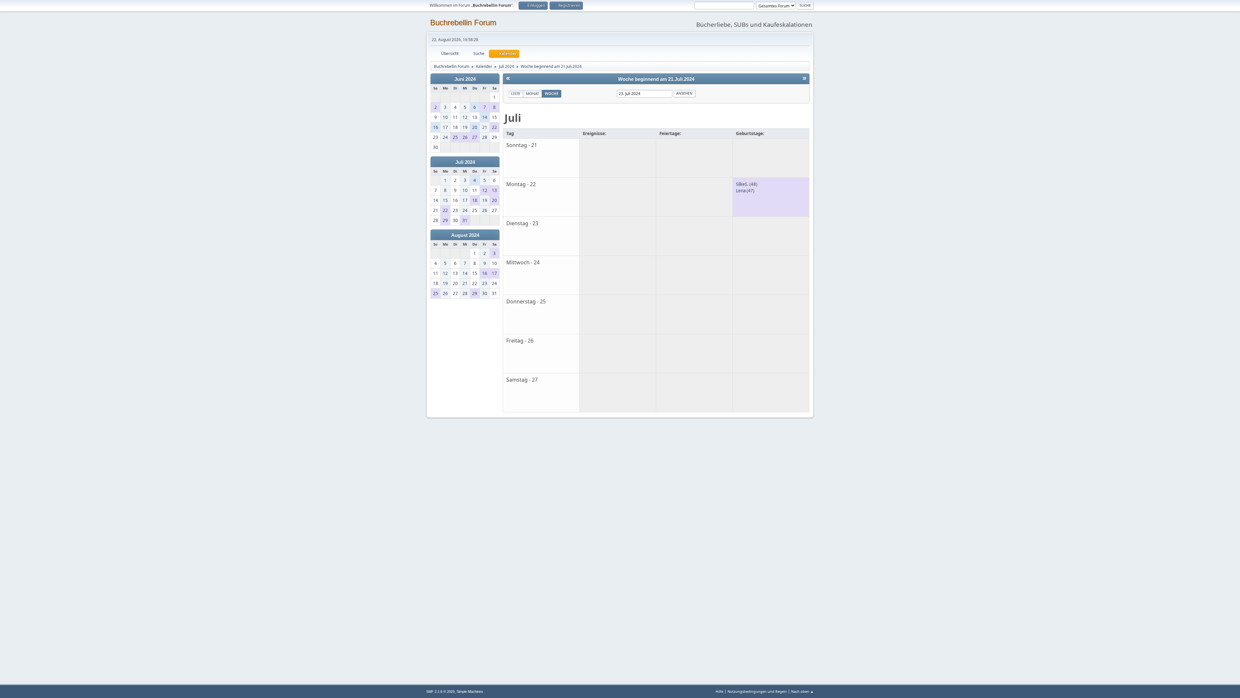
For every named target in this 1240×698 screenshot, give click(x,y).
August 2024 (465, 235)
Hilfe (719, 691)
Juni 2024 (465, 79)
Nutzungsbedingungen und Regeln (757, 691)
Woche (551, 93)
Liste (515, 93)
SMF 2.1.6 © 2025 (440, 691)
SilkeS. (742, 184)
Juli (512, 118)
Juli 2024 (465, 162)
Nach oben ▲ (802, 691)
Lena (741, 191)
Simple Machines (470, 691)
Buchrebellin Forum (463, 22)
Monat (532, 93)
